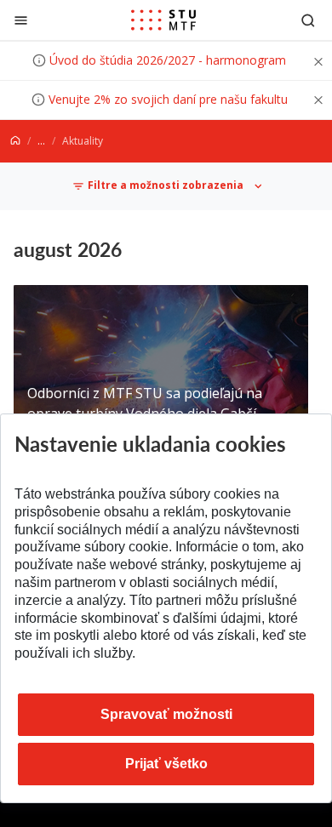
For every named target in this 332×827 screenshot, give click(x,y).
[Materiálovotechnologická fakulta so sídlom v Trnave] (163, 20)
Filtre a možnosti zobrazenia (165, 186)
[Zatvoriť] (21, 20)
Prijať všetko (166, 763)
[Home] (15, 141)
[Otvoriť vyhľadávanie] (308, 20)
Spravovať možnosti (166, 714)
